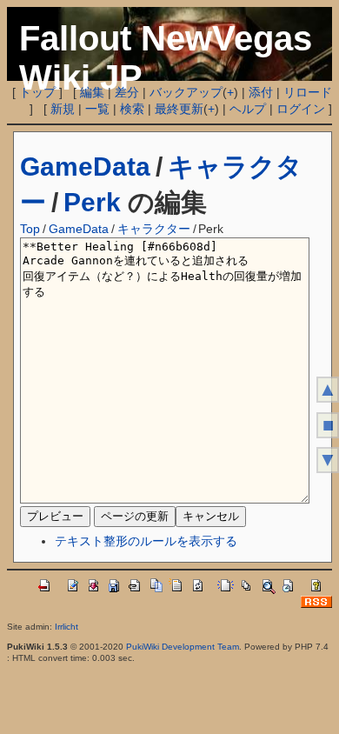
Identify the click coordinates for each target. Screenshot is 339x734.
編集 (92, 92)
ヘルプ (247, 109)
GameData (85, 166)
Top (30, 229)
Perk (92, 202)
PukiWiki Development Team (182, 646)
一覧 (97, 109)
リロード (307, 92)
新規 (62, 109)
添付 (261, 92)
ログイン (300, 109)
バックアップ (186, 92)
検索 (132, 109)
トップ (37, 92)
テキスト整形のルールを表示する (146, 541)
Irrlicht (66, 626)
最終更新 (179, 109)
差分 (127, 92)
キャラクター (153, 229)
